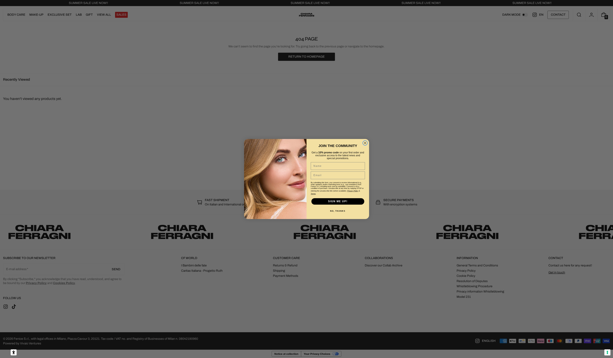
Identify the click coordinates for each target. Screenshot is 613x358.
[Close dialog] (365, 143)
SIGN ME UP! (337, 201)
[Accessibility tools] (14, 352)
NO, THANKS (337, 211)
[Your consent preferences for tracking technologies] (607, 352)
